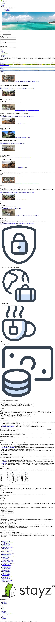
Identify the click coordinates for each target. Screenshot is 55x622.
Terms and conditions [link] (5, 610)
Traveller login (6, 8)
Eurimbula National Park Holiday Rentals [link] (7, 547)
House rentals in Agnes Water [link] (6, 578)
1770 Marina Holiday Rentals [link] (6, 545)
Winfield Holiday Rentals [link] (5, 548)
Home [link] (3, 51)
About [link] (3, 607)
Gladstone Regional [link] (4, 53)
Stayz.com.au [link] (4, 619)
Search (1, 50)
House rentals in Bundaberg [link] (6, 574)
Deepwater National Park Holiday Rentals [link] (7, 561)
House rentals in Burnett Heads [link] (6, 565)
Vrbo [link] (2, 616)
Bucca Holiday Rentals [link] (5, 558)
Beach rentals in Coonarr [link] (5, 564)
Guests (1, 36)
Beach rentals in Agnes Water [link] (6, 577)
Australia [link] (3, 54)
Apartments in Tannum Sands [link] (6, 581)
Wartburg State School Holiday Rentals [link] (7, 542)
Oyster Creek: (4, 461)
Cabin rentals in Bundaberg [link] (5, 575)
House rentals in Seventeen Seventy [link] (7, 580)
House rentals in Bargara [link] (5, 569)
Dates (1, 35)
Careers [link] (3, 608)
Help (2, 4)
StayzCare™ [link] (4, 601)
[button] (27, 538)
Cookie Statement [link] (4, 612)
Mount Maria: (4, 463)
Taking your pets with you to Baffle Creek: (8, 448)
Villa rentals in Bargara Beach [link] (6, 566)
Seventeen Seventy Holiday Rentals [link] (7, 554)
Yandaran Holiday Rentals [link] (5, 551)
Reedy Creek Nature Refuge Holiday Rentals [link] (8, 553)
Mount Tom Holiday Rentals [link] (6, 562)
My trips (3, 5)
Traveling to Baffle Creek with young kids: (8, 447)
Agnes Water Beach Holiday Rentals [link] (7, 550)
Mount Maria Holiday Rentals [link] (6, 552)
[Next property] (1, 224)
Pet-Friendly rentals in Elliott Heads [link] (7, 576)
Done (1, 49)
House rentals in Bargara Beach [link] (6, 567)
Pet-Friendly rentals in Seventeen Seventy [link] (7, 579)
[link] (0, 97)
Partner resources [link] (4, 603)
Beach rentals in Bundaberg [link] (6, 573)
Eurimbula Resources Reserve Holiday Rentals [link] (8, 563)
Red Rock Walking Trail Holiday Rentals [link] (7, 546)
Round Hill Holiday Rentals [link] (6, 557)
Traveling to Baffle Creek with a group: (8, 445)
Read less (2, 408)
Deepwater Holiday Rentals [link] (6, 541)
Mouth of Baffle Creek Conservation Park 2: (8, 426)
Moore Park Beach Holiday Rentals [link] (7, 556)
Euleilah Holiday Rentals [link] (5, 559)
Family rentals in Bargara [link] (5, 570)
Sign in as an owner (6, 9)
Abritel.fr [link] (3, 617)
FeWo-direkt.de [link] (4, 618)
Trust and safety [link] (4, 602)
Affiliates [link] (3, 609)
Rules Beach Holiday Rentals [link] (6, 544)
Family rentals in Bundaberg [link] (6, 571)
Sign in (3, 6)
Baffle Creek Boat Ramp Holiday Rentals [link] (7, 560)
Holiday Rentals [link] (4, 55)
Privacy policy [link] (4, 611)
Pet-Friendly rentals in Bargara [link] (6, 568)
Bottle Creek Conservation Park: (7, 425)
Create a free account (6, 10)
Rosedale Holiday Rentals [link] (5, 555)
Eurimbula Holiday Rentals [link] (5, 549)
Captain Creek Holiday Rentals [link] (6, 543)
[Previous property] (0, 224)
